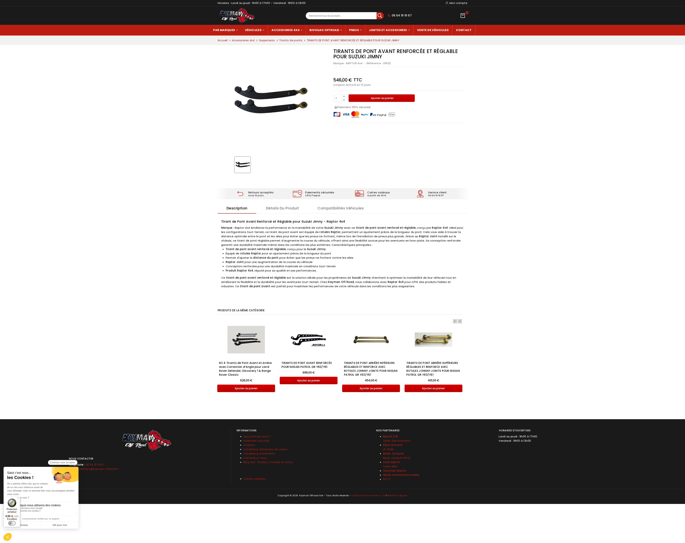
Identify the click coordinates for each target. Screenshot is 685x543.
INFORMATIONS (247, 430)
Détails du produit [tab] (282, 208)
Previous (455, 321)
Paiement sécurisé (256, 441)
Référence (374, 63)
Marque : (339, 63)
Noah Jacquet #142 (396, 458)
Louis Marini (391, 462)
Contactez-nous (255, 458)
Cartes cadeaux (378, 192)
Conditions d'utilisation (259, 453)
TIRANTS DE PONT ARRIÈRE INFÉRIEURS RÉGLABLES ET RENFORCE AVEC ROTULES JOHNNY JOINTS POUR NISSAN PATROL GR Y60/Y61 (370, 369)
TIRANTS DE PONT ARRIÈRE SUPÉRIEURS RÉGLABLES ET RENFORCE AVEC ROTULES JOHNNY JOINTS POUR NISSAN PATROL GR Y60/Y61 (433, 369)
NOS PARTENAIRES (388, 430)
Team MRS (390, 466)
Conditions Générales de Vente (265, 449)
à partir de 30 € (376, 195)
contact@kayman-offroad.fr (99, 469)
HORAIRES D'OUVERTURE (515, 430)
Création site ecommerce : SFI (368, 495)
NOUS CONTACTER (81, 458)
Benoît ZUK (390, 436)
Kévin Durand (392, 445)
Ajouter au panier (382, 98)
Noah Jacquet (393, 453)
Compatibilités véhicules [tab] (341, 208)
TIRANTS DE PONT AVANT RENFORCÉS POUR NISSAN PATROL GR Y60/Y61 (306, 365)
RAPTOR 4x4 (354, 63)
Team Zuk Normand (396, 441)
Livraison (249, 445)
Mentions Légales (397, 495)
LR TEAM (388, 449)
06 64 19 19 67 (402, 15)
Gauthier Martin (394, 471)
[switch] (12, 523)
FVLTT (387, 479)
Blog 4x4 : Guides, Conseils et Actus (268, 462)
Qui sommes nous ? (257, 436)
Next (460, 321)
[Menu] (18, 499)
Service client (437, 192)
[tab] (147, 457)
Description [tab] (237, 208)
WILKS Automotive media (401, 475)
